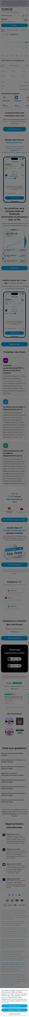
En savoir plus (5, 1002)
